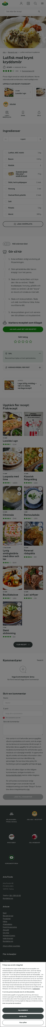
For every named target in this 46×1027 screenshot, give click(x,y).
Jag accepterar (23, 1010)
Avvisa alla (23, 1016)
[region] (23, 994)
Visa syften (23, 1022)
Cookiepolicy (36, 989)
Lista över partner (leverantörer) (11, 1003)
